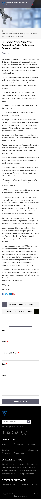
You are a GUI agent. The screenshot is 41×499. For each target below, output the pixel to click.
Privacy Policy (19, 453)
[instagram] (21, 433)
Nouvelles (5, 450)
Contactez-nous (32, 450)
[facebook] (3, 433)
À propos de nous (18, 445)
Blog (15, 450)
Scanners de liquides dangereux (9, 471)
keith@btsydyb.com (20, 496)
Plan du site (6, 453)
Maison (6, 31)
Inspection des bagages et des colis (11, 467)
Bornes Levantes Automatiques (8, 464)
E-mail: (5, 341)
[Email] (28, 421)
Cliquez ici (19, 427)
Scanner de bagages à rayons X (28, 464)
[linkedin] (8, 433)
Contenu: (5, 375)
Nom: (4, 330)
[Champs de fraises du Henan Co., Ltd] (13, 413)
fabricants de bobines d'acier (9, 485)
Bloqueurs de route (27, 474)
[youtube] (17, 433)
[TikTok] (26, 433)
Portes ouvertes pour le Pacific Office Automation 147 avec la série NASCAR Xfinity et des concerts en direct (15, 311)
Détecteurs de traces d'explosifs (28, 467)
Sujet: (4, 364)
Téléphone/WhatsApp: (10, 353)
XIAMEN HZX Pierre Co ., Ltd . (29, 485)
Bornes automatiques (28, 470)
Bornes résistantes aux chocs (10, 474)
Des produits (31, 444)
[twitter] (12, 433)
